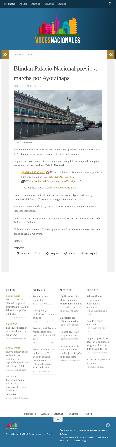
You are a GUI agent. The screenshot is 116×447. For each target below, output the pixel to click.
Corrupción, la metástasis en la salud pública (44, 314)
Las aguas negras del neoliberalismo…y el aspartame (17, 331)
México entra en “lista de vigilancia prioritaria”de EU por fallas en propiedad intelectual (17, 306)
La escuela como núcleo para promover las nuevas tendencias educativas (17, 387)
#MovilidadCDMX (61, 176)
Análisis (23, 3)
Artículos (35, 3)
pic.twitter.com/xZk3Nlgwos (63, 181)
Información (9, 3)
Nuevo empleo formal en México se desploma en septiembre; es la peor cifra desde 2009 (17, 359)
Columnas (49, 3)
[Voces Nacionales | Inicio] (58, 29)
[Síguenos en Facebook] (108, 425)
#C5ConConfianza (34, 181)
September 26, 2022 (65, 187)
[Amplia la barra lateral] (5, 54)
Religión (62, 3)
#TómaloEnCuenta (34, 172)
